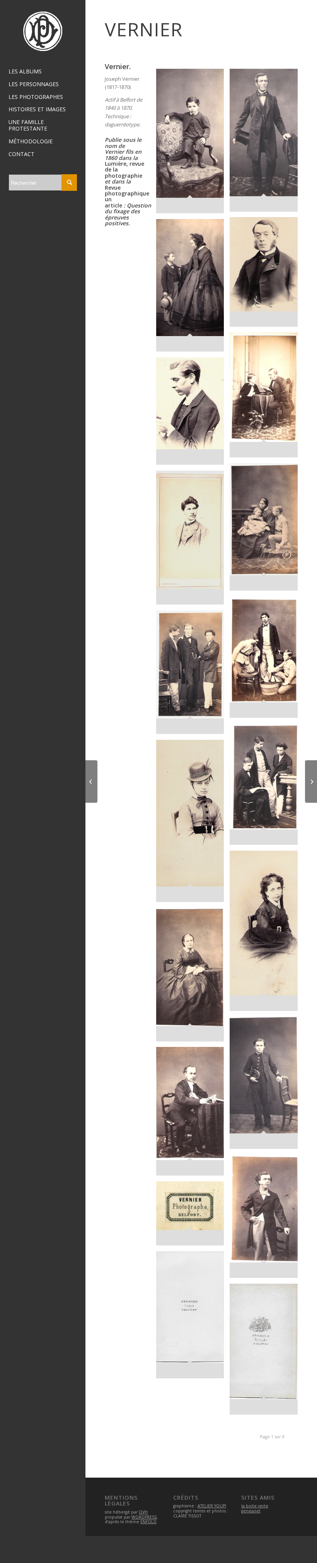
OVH (143, 1512)
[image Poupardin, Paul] (193, 540)
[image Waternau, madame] (266, 934)
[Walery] (311, 781)
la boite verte (254, 1506)
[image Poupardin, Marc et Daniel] (266, 529)
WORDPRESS (144, 1517)
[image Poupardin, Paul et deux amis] (193, 675)
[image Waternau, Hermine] (193, 823)
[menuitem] (43, 71)
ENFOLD (148, 1521)
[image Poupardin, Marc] (193, 414)
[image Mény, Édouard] (266, 275)
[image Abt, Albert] (193, 144)
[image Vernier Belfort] (193, 1216)
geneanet (251, 1511)
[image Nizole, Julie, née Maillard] (193, 288)
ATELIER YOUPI (212, 1506)
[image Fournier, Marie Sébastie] (266, 143)
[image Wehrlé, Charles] (266, 1086)
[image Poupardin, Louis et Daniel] (266, 398)
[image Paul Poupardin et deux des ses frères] (266, 660)
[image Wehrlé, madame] (193, 977)
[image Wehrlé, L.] (193, 1114)
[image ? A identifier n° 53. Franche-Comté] (266, 1219)
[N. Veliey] (91, 781)
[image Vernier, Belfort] (266, 1352)
